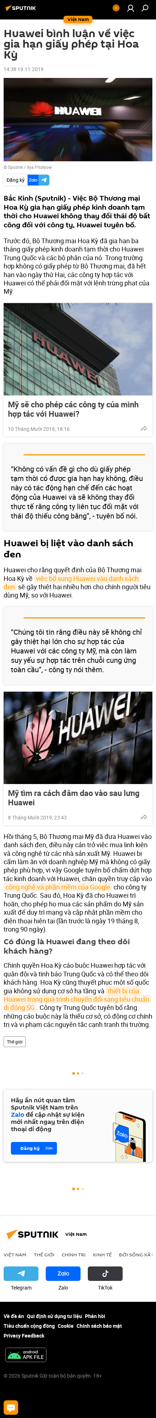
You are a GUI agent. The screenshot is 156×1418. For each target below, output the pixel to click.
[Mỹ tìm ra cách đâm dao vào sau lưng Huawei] (78, 738)
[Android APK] (25, 1356)
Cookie (66, 1325)
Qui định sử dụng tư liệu (54, 1316)
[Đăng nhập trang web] (130, 8)
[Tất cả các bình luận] (11, 1407)
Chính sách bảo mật (99, 1325)
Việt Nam (15, 1254)
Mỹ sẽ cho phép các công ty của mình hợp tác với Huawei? (73, 409)
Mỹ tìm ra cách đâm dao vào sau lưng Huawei (74, 797)
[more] (144, 428)
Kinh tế (102, 1254)
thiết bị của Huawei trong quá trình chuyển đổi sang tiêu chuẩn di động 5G (77, 999)
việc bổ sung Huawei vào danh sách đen (72, 582)
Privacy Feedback (24, 1335)
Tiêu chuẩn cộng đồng (29, 1325)
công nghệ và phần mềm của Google (57, 887)
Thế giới (14, 1042)
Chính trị (74, 1254)
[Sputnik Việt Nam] (22, 10)
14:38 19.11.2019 (24, 69)
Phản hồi (95, 1316)
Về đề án (14, 1316)
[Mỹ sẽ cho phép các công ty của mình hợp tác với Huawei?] (78, 349)
